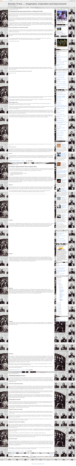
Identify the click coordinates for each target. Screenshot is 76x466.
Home (31, 454)
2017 (59, 281)
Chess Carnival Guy (60, 100)
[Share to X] (30, 160)
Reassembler (59, 126)
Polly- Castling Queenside (61, 124)
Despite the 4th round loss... (63, 197)
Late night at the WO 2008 (61, 241)
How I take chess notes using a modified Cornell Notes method (64, 154)
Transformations (59, 137)
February (60, 287)
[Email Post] (26, 160)
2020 (59, 280)
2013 (59, 304)
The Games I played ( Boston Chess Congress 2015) (23, 166)
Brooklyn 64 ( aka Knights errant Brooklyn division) (61, 97)
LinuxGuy (58, 55)
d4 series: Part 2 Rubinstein (61, 83)
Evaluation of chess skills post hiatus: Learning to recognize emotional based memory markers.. (62, 172)
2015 (59, 283)
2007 (59, 312)
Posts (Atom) (33, 457)
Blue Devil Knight (60, 92)
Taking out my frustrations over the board (64, 145)
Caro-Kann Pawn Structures (61, 72)
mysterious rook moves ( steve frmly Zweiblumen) (62, 122)
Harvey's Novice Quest (60, 110)
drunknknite (59, 102)
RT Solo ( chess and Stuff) (61, 130)
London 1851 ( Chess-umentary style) (60, 234)
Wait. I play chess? (60, 223)
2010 (59, 308)
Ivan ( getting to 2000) (60, 62)
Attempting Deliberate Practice (17, 375)
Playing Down (63, 162)
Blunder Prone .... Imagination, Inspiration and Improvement (37, 4)
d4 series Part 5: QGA (60, 77)
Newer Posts (11, 454)
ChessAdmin (59, 59)
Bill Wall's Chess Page (60, 273)
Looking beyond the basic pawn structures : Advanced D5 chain (26, 11)
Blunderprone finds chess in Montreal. (63, 215)
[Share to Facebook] (30, 160)
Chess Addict (59, 98)
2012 (59, 305)
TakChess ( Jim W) (60, 135)
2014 (59, 302)
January (60, 288)
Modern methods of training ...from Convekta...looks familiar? (61, 271)
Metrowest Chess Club (60, 120)
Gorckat (58, 53)
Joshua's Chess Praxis (60, 114)
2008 (59, 311)
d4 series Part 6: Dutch (60, 75)
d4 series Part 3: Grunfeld (61, 81)
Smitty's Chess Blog (60, 132)
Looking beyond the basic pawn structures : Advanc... (61, 291)
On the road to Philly (60, 238)
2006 (59, 314)
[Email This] (28, 160)
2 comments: (23, 160)
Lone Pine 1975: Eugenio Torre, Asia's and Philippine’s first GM (64, 207)
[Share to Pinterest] (31, 160)
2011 (59, 307)
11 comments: (23, 369)
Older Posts (51, 454)
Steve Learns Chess (60, 133)
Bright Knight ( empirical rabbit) (62, 61)
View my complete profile (61, 34)
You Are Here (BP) (60, 67)
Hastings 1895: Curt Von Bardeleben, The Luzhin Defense (64, 189)
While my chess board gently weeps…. (63, 180)
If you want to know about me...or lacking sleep (61, 268)
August (60, 284)
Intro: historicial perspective (61, 87)
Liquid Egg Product (60, 118)
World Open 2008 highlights (61, 240)
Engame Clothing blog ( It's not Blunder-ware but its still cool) (62, 106)
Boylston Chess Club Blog (61, 94)
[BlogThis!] (29, 160)
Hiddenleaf (58, 112)
